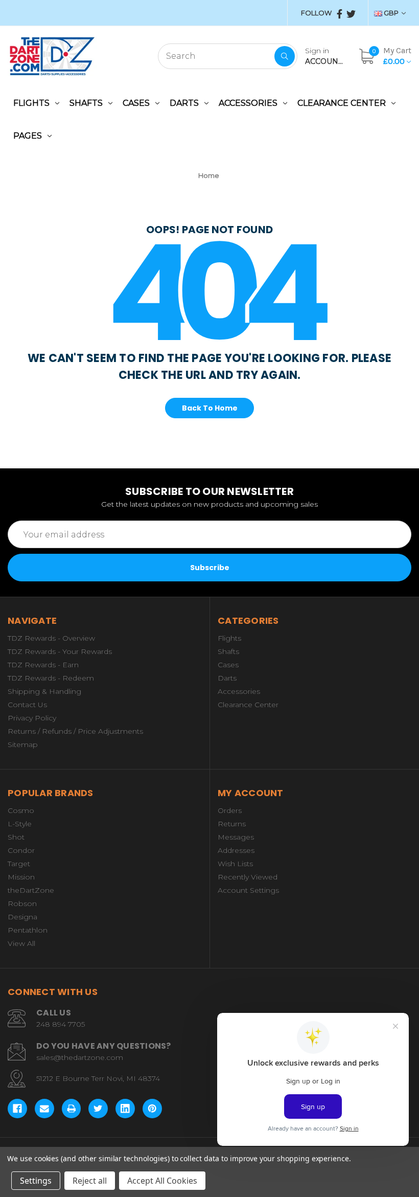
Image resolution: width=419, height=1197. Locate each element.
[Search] (284, 56)
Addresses (236, 850)
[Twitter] (98, 1108)
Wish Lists (235, 863)
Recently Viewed (247, 877)
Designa (22, 916)
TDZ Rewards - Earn (43, 664)
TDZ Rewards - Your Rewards (60, 651)
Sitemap (23, 744)
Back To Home (210, 408)
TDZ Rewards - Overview (51, 638)
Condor (21, 850)
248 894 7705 (60, 1024)
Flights (31, 103)
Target (19, 863)
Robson (22, 903)
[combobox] (227, 56)
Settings (36, 1180)
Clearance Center (341, 103)
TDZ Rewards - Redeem (51, 678)
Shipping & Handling (44, 691)
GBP (391, 13)
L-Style (20, 823)
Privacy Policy (32, 717)
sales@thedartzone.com (79, 1057)
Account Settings (248, 890)
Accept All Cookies (162, 1180)
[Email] (44, 1108)
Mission (21, 877)
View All (21, 943)
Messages (236, 837)
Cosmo (21, 810)
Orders (230, 810)
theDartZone (31, 890)
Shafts (86, 103)
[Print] (71, 1108)
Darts (184, 103)
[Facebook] (17, 1108)
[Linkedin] (125, 1108)
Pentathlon (28, 930)
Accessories (248, 103)
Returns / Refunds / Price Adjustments (75, 731)
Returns (232, 823)
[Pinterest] (152, 1108)
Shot (16, 837)
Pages (27, 136)
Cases (136, 103)
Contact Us (27, 704)
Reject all (90, 1180)
